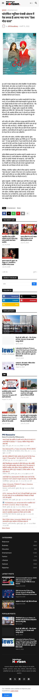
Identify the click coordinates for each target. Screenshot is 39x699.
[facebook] (10, 679)
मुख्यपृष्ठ (4, 10)
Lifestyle (19, 560)
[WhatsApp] (13, 213)
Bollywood (19, 542)
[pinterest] (28, 679)
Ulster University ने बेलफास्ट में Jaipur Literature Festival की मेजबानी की (18, 485)
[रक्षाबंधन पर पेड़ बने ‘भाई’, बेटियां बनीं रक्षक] (8, 604)
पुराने (34, 272)
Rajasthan (19, 567)
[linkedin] (19, 679)
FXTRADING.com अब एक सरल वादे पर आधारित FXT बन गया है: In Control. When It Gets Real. (19, 504)
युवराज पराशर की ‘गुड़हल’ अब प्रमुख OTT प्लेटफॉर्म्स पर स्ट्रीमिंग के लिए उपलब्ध (9, 262)
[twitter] (15, 679)
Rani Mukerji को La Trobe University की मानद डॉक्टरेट (19, 449)
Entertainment (12, 10)
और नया (5, 272)
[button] (3, 3)
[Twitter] (9, 213)
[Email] (23, 213)
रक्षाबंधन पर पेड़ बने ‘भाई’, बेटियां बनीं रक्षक (26, 601)
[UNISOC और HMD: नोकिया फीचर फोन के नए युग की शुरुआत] (8, 366)
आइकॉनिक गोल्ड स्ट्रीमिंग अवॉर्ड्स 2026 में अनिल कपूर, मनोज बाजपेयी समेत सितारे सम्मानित (10, 239)
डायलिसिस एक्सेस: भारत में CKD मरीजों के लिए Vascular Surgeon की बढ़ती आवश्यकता (9, 394)
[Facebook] (4, 213)
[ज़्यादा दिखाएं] (27, 213)
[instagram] (24, 679)
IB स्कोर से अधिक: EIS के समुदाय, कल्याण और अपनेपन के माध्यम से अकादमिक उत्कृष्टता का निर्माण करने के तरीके (18, 511)
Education (19, 549)
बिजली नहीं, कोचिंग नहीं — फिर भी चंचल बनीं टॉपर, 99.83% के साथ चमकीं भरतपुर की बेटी (26, 339)
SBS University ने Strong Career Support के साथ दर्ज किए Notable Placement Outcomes (26, 592)
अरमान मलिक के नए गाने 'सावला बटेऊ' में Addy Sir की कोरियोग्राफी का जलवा (29, 238)
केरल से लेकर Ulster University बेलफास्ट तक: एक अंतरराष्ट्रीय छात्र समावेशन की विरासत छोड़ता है (17, 520)
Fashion (19, 556)
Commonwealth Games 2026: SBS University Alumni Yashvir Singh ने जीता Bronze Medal (26, 580)
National (19, 564)
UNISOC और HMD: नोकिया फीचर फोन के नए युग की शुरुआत (25, 364)
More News (6, 528)
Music (19, 208)
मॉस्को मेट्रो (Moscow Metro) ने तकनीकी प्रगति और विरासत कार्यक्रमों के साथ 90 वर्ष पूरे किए (26, 619)
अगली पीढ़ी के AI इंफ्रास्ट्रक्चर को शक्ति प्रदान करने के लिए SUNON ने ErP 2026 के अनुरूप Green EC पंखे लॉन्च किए (19, 478)
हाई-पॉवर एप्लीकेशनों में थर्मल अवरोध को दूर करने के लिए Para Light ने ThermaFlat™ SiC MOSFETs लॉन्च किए (19, 457)
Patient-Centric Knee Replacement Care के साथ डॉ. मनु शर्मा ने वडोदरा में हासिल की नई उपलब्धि (9, 418)
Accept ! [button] (7, 695)
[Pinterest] (18, 213)
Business (19, 545)
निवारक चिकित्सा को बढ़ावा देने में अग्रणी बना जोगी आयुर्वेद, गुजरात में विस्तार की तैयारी (29, 393)
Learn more (14, 691)
